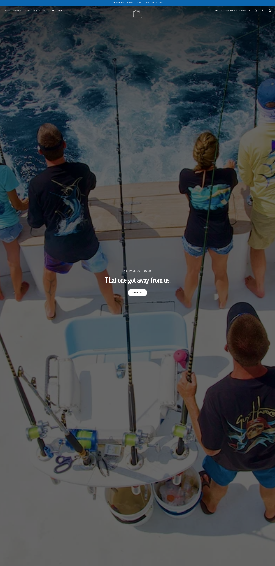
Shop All (137, 292)
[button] (256, 10)
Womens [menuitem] (17, 11)
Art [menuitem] (52, 11)
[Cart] (270, 10)
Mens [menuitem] (7, 11)
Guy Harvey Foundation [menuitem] (238, 11)
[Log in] (263, 10)
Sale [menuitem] (60, 11)
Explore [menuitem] (218, 11)
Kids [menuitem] (27, 11)
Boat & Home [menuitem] (40, 11)
